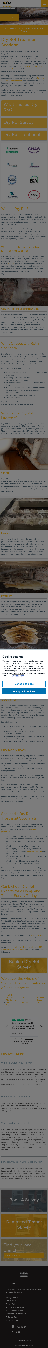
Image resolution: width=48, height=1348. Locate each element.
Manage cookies (24, 683)
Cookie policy (18, 676)
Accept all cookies (24, 691)
